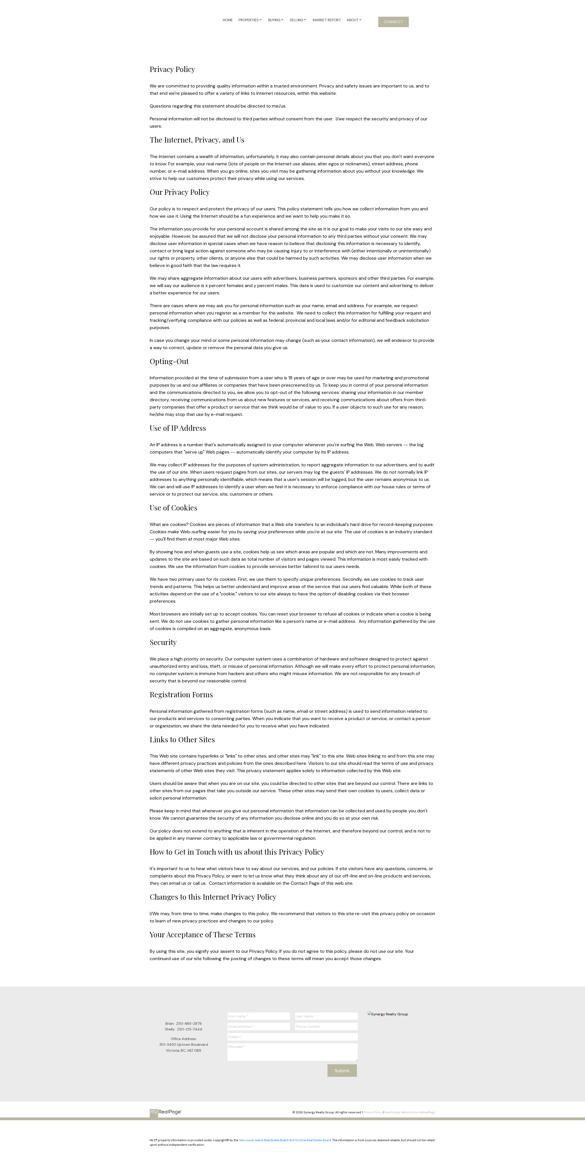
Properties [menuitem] (249, 20)
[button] (393, 22)
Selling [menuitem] (296, 20)
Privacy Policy (373, 1112)
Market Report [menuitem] (327, 20)
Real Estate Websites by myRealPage (410, 1112)
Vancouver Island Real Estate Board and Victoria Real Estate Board (285, 1140)
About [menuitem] (353, 20)
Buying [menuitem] (274, 20)
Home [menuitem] (228, 20)
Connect (393, 22)
